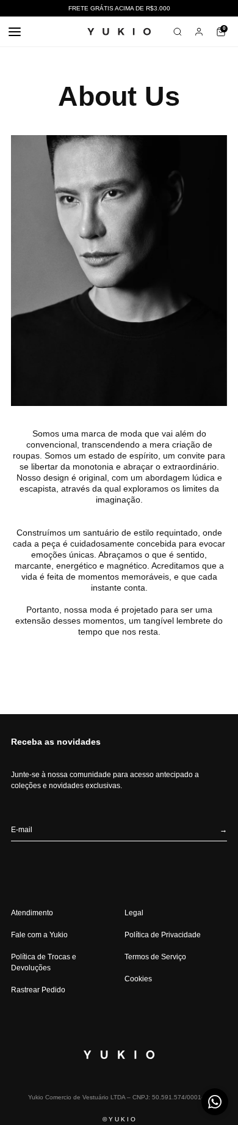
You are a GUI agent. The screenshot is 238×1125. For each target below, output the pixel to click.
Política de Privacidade (162, 935)
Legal (133, 913)
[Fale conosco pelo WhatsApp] (214, 1101)
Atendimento (32, 913)
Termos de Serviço (155, 957)
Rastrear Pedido (38, 990)
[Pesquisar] (177, 31)
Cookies (138, 979)
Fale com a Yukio (39, 935)
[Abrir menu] (15, 32)
